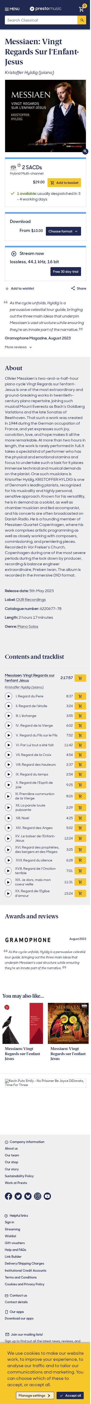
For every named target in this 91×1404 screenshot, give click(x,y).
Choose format (60, 231)
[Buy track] (80, 696)
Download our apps (19, 1318)
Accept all (73, 1395)
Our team (12, 1155)
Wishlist (10, 1236)
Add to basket (67, 182)
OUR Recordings (31, 599)
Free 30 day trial (65, 271)
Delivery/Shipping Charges (24, 1263)
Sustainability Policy (19, 1176)
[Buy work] (80, 678)
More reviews (16, 347)
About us (11, 1148)
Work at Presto (16, 1183)
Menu (14, 9)
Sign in (9, 1222)
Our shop (11, 1162)
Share (81, 288)
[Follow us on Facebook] (10, 1196)
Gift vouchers (15, 1243)
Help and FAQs (15, 1250)
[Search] (81, 20)
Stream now (32, 253)
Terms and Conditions (21, 1277)
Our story (12, 1169)
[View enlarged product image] (45, 116)
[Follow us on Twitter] (19, 1196)
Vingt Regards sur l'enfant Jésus (30, 678)
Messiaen (13, 675)
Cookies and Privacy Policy (24, 1284)
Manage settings (32, 1395)
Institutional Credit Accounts (25, 1270)
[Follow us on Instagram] (39, 1196)
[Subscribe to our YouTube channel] (48, 1196)
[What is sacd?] (19, 168)
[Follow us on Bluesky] (29, 1196)
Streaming (12, 1229)
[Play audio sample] (8, 696)
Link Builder (13, 1257)
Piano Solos (27, 626)
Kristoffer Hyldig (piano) (24, 687)
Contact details (16, 1302)
